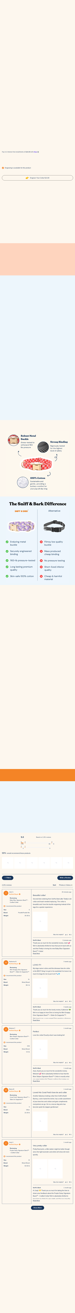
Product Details (7, 209)
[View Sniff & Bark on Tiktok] (48, 1297)
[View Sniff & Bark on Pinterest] (32, 1297)
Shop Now (65, 2)
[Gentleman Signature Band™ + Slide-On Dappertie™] (6, 90)
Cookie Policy (7, 1284)
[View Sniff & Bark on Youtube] (43, 1297)
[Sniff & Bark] (8, 7)
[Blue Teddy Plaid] (19, 149)
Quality (4, 214)
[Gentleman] (5, 149)
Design (4, 218)
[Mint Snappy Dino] (33, 149)
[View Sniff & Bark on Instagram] (37, 1297)
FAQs (4, 1269)
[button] (22, 843)
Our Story (5, 1256)
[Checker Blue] (26, 149)
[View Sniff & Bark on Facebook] (27, 1297)
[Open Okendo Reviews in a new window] (65, 872)
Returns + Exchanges (9, 1275)
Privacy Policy (7, 1281)
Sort (54, 885)
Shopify (46, 1302)
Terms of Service (7, 1278)
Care (3, 222)
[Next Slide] (71, 863)
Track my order (7, 1272)
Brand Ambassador (8, 1265)
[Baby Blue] (40, 149)
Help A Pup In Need (9, 1262)
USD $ (36, 1292)
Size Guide (5, 158)
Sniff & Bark (34, 1302)
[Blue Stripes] (12, 149)
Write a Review (66, 878)
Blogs (4, 1259)
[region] (37, 863)
